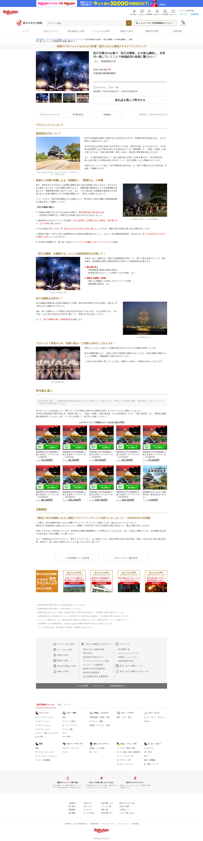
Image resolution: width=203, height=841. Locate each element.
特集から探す (63, 671)
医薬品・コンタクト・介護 (100, 725)
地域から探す (63, 660)
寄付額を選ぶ (78, 114)
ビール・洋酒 (67, 729)
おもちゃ (147, 721)
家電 (37, 748)
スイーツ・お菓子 (69, 721)
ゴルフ (64, 752)
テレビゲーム (149, 748)
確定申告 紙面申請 (91, 672)
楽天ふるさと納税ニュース (131, 666)
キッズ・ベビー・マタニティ (154, 717)
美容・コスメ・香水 (124, 717)
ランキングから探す (66, 644)
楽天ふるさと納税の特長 (93, 649)
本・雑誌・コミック (151, 764)
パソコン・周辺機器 (42, 760)
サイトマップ (98, 686)
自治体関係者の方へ (118, 686)
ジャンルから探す (65, 649)
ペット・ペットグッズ (125, 756)
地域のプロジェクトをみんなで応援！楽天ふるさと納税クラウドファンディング (101, 46)
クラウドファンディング (73, 39)
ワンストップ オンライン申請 (96, 661)
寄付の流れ (88, 653)
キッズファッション (42, 725)
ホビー (146, 756)
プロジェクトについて (49, 114)
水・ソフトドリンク (69, 725)
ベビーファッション (42, 729)
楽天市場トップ (42, 39)
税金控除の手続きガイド (93, 657)
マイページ (125, 644)
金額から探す (63, 655)
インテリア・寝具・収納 (126, 748)
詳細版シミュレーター (127, 657)
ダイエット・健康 (96, 721)
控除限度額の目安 (126, 661)
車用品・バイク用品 (97, 748)
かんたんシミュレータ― (128, 653)
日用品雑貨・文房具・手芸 (100, 717)
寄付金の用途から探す (67, 666)
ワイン (64, 733)
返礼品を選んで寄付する (130, 100)
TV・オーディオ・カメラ (44, 752)
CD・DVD (148, 752)
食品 (64, 717)
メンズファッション (42, 721)
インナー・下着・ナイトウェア (46, 733)
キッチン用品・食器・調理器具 (128, 752)
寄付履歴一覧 (124, 649)
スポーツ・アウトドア (70, 748)
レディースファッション (44, 717)
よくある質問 (82, 686)
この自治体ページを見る (77, 558)
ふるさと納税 (56, 39)
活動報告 (107, 114)
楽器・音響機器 (149, 760)
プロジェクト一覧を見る (126, 558)
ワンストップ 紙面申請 (93, 665)
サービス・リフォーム (125, 764)
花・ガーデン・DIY (124, 760)
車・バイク (94, 752)
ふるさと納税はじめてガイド (98, 644)
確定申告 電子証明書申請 (94, 669)
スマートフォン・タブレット (46, 756)
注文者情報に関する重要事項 (95, 676)
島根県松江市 (108, 61)
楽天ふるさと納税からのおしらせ (134, 671)
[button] (142, 12)
